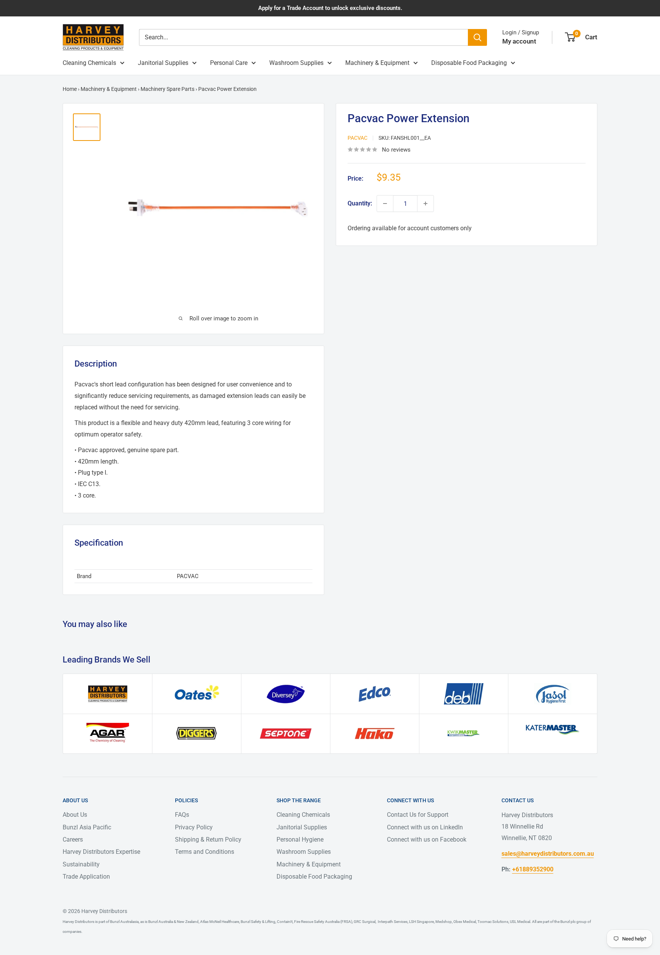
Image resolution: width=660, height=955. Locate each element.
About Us (75, 814)
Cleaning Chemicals (89, 62)
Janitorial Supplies (163, 62)
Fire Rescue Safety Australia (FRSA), (323, 921)
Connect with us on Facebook (426, 839)
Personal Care (228, 62)
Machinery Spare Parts (167, 89)
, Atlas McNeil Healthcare (219, 921)
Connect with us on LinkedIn (425, 827)
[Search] (477, 37)
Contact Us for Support (417, 814)
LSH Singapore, (421, 921)
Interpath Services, (392, 921)
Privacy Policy (194, 827)
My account (519, 41)
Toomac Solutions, (493, 921)
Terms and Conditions (204, 851)
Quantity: (360, 203)
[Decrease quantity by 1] (385, 204)
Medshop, (444, 921)
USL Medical (519, 921)
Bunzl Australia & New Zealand (173, 921)
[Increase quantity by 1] (425, 204)
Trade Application (86, 876)
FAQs (182, 814)
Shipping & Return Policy (208, 839)
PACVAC (357, 138)
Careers (73, 839)
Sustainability (81, 864)
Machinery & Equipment (377, 62)
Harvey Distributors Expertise (101, 851)
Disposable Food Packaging (469, 62)
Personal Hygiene (300, 839)
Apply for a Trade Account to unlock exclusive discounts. (330, 8)
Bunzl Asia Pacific (87, 827)
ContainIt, (284, 921)
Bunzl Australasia (124, 921)
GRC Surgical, (364, 921)
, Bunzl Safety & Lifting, (257, 921)
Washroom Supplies (296, 62)
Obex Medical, (465, 921)
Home (70, 89)
